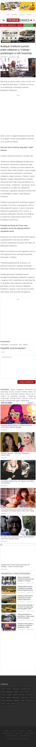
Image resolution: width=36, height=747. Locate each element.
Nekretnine (28, 25)
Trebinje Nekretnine (12, 735)
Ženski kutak (29, 700)
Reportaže (16, 700)
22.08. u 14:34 (30, 620)
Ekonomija (21, 694)
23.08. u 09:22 (30, 601)
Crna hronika (29, 694)
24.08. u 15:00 (30, 583)
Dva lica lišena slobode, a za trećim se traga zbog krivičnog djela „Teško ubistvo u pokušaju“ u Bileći (26, 608)
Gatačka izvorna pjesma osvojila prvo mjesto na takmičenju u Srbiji (25, 625)
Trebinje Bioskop (25, 735)
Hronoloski (14, 345)
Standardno (5, 345)
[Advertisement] (18, 115)
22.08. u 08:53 (30, 629)
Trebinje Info (18, 733)
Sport (20, 25)
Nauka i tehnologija (7, 700)
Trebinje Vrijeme (29, 733)
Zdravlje (31, 697)
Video (12, 703)
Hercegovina (4, 56)
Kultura (4, 694)
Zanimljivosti (16, 697)
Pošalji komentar (26, 382)
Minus (25, 345)
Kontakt (29, 14)
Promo (3, 703)
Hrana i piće (24, 697)
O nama (8, 14)
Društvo (11, 25)
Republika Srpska (26, 689)
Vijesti (3, 25)
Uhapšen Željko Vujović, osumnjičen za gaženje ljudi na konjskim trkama (25, 588)
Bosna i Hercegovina (7, 691)
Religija (9, 694)
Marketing (14, 14)
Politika (15, 694)
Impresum (21, 14)
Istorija (22, 700)
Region (16, 691)
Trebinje (8, 689)
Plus (20, 345)
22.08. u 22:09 (30, 611)
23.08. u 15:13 (30, 592)
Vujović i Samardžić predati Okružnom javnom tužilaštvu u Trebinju (26, 579)
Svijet (21, 691)
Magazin (8, 697)
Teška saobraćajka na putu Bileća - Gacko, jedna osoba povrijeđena (26, 616)
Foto (8, 703)
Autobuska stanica (7, 733)
